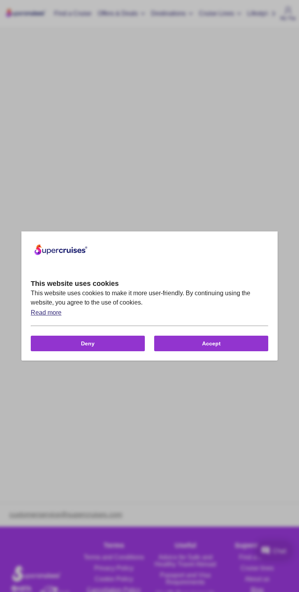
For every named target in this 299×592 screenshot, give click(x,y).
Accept (211, 343)
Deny (88, 343)
